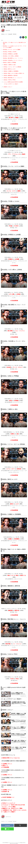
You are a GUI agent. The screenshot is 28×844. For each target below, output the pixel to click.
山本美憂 (17, 259)
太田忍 (10, 400)
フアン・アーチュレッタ (14, 154)
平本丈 (17, 678)
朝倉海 (23, 154)
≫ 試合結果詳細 (14, 123)
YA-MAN (16, 225)
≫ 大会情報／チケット (6, 763)
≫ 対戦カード (4, 765)
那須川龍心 (8, 643)
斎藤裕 (19, 190)
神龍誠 (16, 117)
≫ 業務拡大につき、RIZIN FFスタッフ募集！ (12, 808)
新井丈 (11, 503)
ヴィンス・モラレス (18, 367)
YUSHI (12, 678)
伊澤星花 (10, 259)
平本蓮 (10, 225)
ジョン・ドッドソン (20, 330)
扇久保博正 (10, 330)
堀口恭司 (11, 117)
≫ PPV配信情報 (5, 767)
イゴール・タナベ (10, 468)
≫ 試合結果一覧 (5, 791)
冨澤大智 (17, 610)
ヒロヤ (17, 503)
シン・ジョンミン (17, 643)
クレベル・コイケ (11, 190)
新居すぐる (23, 575)
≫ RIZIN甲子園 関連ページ (7, 797)
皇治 (18, 433)
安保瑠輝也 (17, 538)
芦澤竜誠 (16, 400)
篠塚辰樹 (10, 610)
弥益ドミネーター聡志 (12, 575)
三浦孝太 (12, 433)
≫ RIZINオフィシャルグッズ (8, 803)
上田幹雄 (18, 294)
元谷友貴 (8, 367)
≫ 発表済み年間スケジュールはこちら (10, 757)
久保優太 (10, 538)
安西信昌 (19, 468)
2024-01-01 (8, 30)
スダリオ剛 (11, 294)
